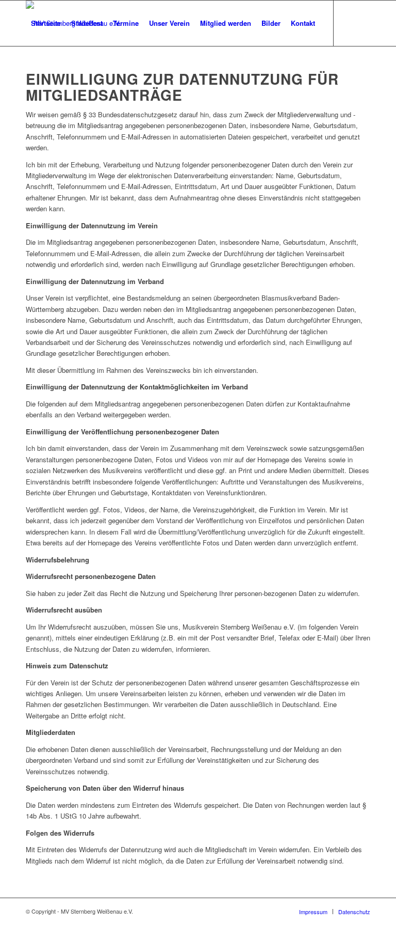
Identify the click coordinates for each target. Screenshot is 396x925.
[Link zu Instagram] (44, 68)
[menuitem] (46, 23)
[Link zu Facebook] (29, 68)
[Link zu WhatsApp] (60, 68)
